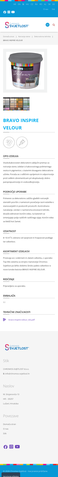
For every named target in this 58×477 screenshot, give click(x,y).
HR (14, 4)
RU (36, 4)
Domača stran (8, 36)
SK (49, 4)
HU (27, 4)
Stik (53, 9)
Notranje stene (24, 36)
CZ (32, 4)
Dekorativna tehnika (42, 36)
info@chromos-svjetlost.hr (17, 373)
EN (19, 4)
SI (23, 4)
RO (41, 4)
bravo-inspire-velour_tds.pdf (22, 319)
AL (45, 4)
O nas (45, 9)
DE (53, 4)
